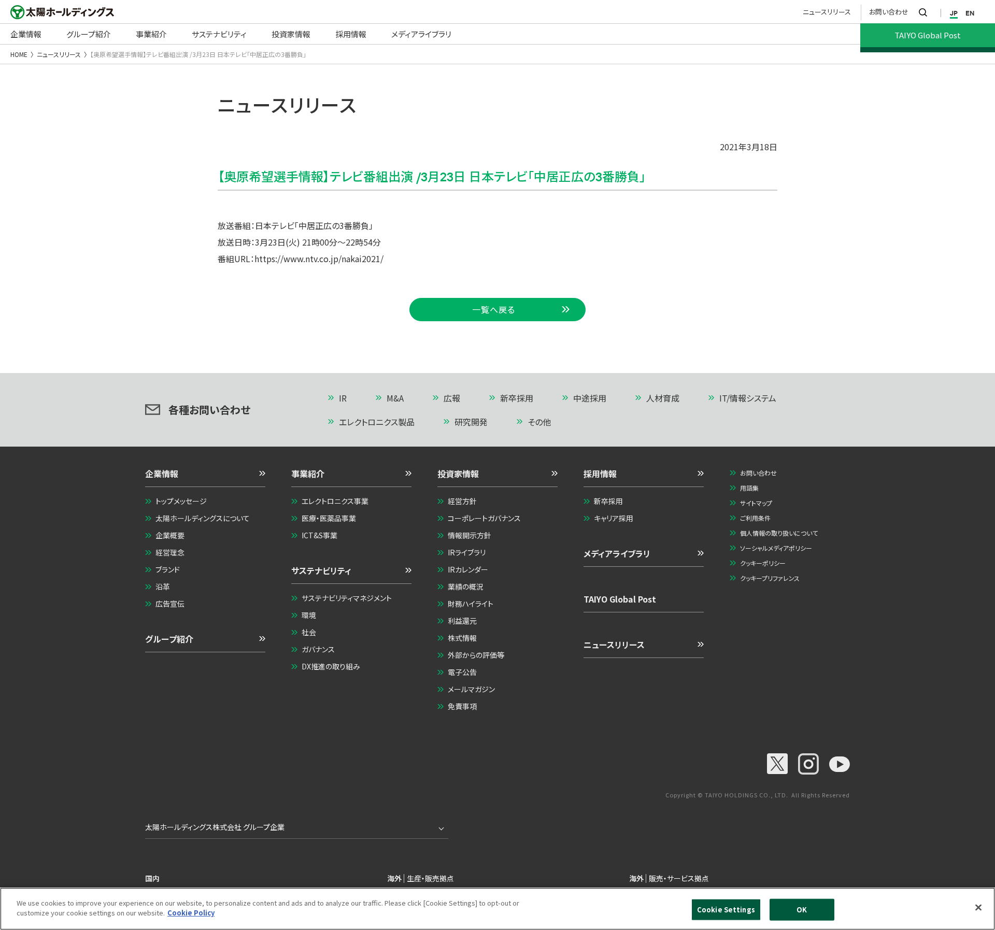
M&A (395, 398)
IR (343, 398)
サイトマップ (756, 502)
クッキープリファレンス (770, 578)
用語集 (749, 487)
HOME (18, 54)
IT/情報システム (747, 398)
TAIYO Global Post (620, 599)
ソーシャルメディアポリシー (776, 547)
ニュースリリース (827, 12)
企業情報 (161, 473)
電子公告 (462, 672)
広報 (452, 398)
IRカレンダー (468, 569)
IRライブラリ (467, 552)
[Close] (978, 907)
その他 (539, 422)
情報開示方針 (469, 535)
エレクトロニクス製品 (377, 422)
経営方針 (462, 501)
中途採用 (589, 398)
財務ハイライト (470, 603)
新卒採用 (516, 398)
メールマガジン (471, 689)
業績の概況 (466, 586)
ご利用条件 (755, 517)
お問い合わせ (888, 12)
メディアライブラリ (617, 553)
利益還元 (462, 621)
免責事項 (462, 706)
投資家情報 (458, 473)
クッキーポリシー (763, 563)
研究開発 (471, 422)
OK (802, 909)
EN (969, 13)
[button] (205, 477)
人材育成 (662, 398)
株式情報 (462, 638)
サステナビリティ (321, 570)
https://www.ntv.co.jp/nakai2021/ (318, 258)
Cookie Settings (726, 909)
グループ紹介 (169, 639)
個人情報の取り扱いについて (779, 532)
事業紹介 (307, 473)
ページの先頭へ (806, 398)
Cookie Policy (191, 913)
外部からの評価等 (476, 655)
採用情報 (600, 473)
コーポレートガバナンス (484, 518)
